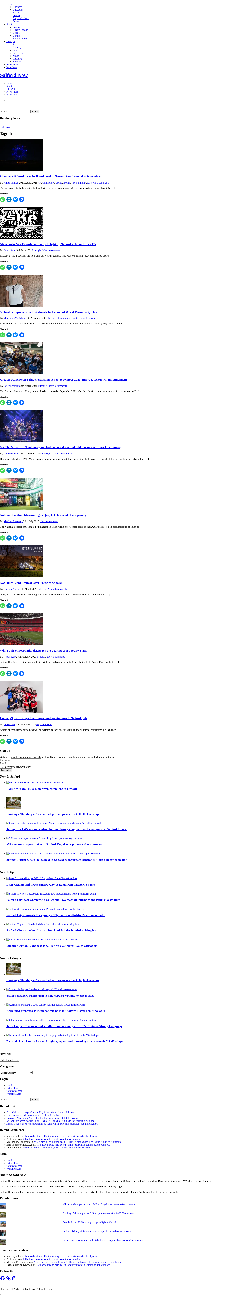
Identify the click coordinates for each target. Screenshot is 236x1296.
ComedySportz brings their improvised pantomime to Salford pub (43, 718)
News (9, 4)
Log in (9, 1085)
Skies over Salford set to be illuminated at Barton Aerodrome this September (50, 176)
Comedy (17, 47)
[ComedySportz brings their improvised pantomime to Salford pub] (21, 712)
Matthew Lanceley (13, 521)
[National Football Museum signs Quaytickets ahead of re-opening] (21, 508)
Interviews (18, 53)
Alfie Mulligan (11, 182)
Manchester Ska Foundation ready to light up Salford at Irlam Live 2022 (48, 244)
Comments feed (14, 1091)
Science (17, 21)
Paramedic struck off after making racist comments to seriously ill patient (61, 1136)
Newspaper (12, 64)
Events (66, 182)
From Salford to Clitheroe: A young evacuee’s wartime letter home (56, 1147)
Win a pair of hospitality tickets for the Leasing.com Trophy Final (43, 650)
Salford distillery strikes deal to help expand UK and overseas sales (50, 995)
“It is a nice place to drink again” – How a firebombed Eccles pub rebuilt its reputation (77, 1141)
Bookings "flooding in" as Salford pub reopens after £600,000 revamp (98, 1213)
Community (48, 182)
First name (5, 760)
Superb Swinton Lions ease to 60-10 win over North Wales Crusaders (51, 945)
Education (18, 9)
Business (17, 6)
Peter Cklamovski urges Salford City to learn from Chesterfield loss (50, 884)
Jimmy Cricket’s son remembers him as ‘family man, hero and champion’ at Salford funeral (66, 829)
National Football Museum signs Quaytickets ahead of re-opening (43, 515)
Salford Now (14, 75)
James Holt (9, 724)
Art (14, 44)
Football (17, 27)
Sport (9, 24)
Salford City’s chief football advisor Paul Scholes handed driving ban (51, 930)
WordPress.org (13, 1093)
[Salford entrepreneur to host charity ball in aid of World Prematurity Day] (21, 305)
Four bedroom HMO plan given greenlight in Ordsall (41, 788)
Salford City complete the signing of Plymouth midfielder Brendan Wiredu (55, 915)
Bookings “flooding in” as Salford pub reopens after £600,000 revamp (52, 814)
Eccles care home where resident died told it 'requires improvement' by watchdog (104, 1240)
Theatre (17, 61)
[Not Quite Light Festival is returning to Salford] (21, 576)
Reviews (17, 58)
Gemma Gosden (12, 453)
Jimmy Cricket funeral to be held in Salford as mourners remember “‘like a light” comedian (66, 859)
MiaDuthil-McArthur (14, 318)
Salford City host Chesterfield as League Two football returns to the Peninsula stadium (63, 899)
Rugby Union (20, 38)
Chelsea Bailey (11, 589)
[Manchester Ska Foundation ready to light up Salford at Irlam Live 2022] (21, 238)
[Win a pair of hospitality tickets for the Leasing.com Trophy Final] (21, 644)
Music (16, 55)
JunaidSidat (9, 250)
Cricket (16, 32)
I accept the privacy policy (17, 766)
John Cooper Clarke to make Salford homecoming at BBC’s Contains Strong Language (64, 1026)
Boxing (16, 35)
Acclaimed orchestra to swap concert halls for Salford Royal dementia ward (56, 1010)
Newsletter (11, 67)
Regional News (21, 18)
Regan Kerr (10, 656)
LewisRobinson (12, 385)
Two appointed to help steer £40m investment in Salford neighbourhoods (73, 1144)
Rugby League (20, 30)
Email (3, 763)
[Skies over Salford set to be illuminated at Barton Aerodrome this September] (21, 170)
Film (15, 50)
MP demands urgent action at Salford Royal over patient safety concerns (54, 844)
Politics (16, 15)
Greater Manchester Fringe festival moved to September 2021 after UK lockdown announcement (63, 379)
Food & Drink (79, 182)
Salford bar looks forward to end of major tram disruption (51, 1139)
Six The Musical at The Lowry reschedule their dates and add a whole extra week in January (61, 447)
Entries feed (12, 1088)
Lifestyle (10, 41)
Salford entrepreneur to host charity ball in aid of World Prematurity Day (48, 312)
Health (16, 12)
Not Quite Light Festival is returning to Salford (31, 582)
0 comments (103, 182)
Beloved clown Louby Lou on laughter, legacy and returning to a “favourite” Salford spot (65, 1041)
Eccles (59, 182)
